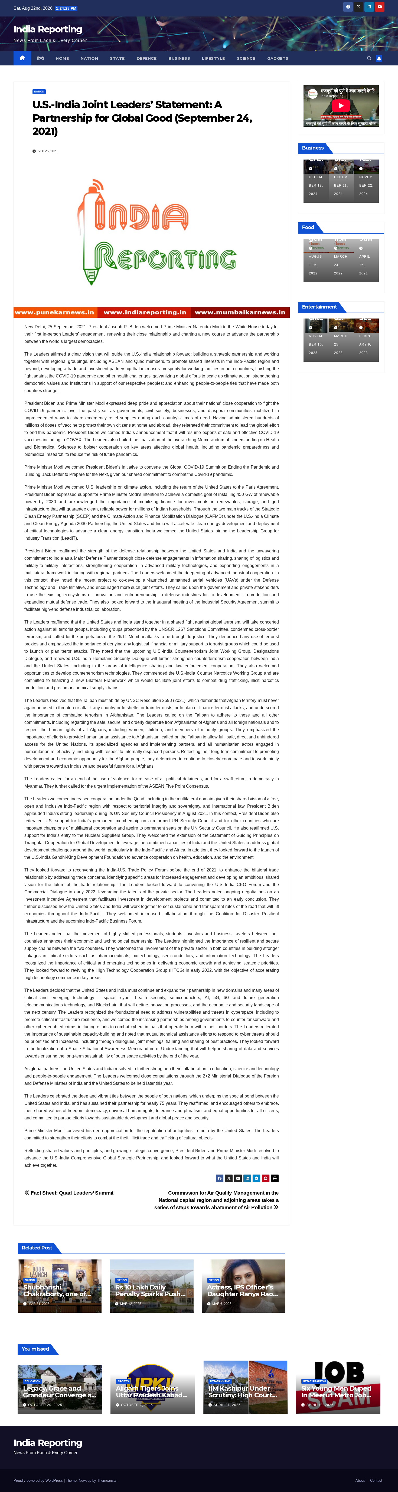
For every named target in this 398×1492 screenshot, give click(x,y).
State (117, 58)
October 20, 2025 (45, 1405)
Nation (89, 58)
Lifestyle (213, 58)
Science (246, 58)
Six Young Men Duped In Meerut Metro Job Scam (336, 1395)
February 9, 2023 (340, 344)
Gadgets (278, 58)
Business (179, 58)
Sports (123, 1381)
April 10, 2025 (320, 1405)
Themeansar (106, 1480)
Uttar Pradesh (314, 1381)
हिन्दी (40, 58)
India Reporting (48, 29)
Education (32, 1381)
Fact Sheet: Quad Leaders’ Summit (71, 1193)
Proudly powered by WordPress (39, 1480)
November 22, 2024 (341, 185)
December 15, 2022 (366, 344)
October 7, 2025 (137, 1405)
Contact (376, 1480)
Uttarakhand (220, 1381)
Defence (147, 58)
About (360, 1480)
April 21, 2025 (227, 1405)
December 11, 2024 (316, 185)
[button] (369, 58)
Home (62, 58)
